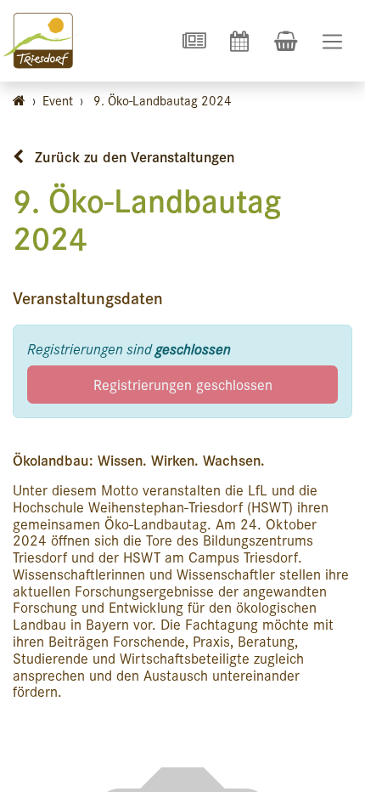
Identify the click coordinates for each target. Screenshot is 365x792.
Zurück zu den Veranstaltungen (132, 156)
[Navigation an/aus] (332, 41)
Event (57, 100)
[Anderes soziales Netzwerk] (193, 40)
